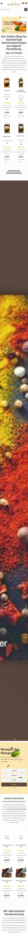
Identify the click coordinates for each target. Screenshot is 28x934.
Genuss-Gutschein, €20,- (21, 845)
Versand (8, 117)
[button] (26, 3)
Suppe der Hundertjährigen (21, 90)
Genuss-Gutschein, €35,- (21, 881)
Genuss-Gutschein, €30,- (7, 845)
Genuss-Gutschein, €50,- (7, 881)
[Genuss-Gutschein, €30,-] (7, 837)
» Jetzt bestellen (10, 463)
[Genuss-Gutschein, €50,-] (7, 872)
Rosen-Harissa (21, 136)
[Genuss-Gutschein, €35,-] (21, 872)
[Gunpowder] (7, 82)
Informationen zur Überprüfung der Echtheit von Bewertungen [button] (7, 107)
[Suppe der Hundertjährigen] (21, 82)
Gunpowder (7, 90)
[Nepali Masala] (7, 127)
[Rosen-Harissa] (21, 127)
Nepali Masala (7, 136)
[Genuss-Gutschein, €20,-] (21, 837)
